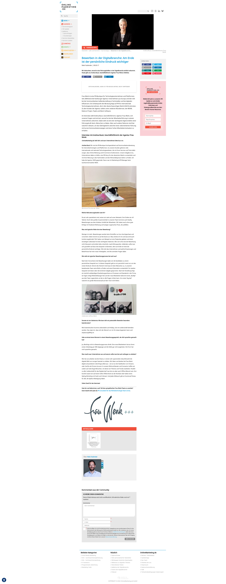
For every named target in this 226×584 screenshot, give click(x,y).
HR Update (66, 29)
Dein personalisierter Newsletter (121, 558)
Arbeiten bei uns (146, 562)
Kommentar (86, 503)
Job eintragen (68, 33)
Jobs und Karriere (94, 50)
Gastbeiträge (145, 558)
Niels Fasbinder (92, 457)
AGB (142, 569)
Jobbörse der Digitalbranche (120, 567)
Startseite (84, 50)
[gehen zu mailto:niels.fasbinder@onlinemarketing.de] (102, 461)
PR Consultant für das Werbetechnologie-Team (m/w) (114, 391)
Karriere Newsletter (68, 38)
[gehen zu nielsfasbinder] (102, 463)
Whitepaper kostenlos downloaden (122, 560)
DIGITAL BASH (68, 54)
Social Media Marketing (89, 555)
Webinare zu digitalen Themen (121, 562)
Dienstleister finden (118, 565)
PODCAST (67, 57)
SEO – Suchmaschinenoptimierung (92, 558)
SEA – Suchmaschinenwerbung (91, 560)
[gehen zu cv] (102, 467)
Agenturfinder (116, 555)
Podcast (114, 572)
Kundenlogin (68, 36)
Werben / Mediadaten (147, 555)
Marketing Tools (87, 567)
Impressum (144, 565)
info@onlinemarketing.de (119, 532)
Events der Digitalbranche (119, 569)
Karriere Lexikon (67, 40)
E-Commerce (86, 562)
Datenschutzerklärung (111, 537)
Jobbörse (65, 31)
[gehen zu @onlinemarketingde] (156, 11)
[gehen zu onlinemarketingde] (152, 11)
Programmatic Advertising (90, 565)
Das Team (144, 560)
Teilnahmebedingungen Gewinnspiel (152, 572)
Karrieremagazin (68, 26)
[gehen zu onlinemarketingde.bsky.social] (162, 11)
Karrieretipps (105, 50)
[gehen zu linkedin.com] (159, 11)
